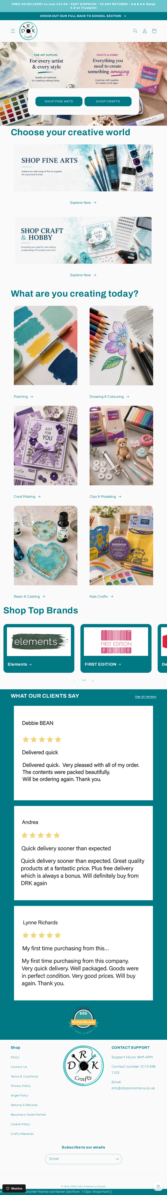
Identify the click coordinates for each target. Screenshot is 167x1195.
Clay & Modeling (103, 497)
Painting (21, 397)
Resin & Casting (27, 597)
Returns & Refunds (24, 1105)
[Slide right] (92, 680)
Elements (17, 664)
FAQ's (15, 1057)
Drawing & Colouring (107, 397)
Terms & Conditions (24, 1076)
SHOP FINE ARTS (59, 101)
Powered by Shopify (95, 1186)
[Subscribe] (117, 1159)
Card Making (24, 497)
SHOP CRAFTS (108, 101)
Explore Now (80, 203)
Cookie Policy (20, 1124)
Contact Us (19, 1067)
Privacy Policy (21, 1085)
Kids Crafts (99, 597)
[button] (13, 31)
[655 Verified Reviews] (83, 1036)
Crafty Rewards (22, 1133)
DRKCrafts (76, 1186)
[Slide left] (74, 680)
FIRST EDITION (100, 664)
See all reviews (145, 696)
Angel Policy (20, 1095)
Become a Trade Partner (28, 1114)
